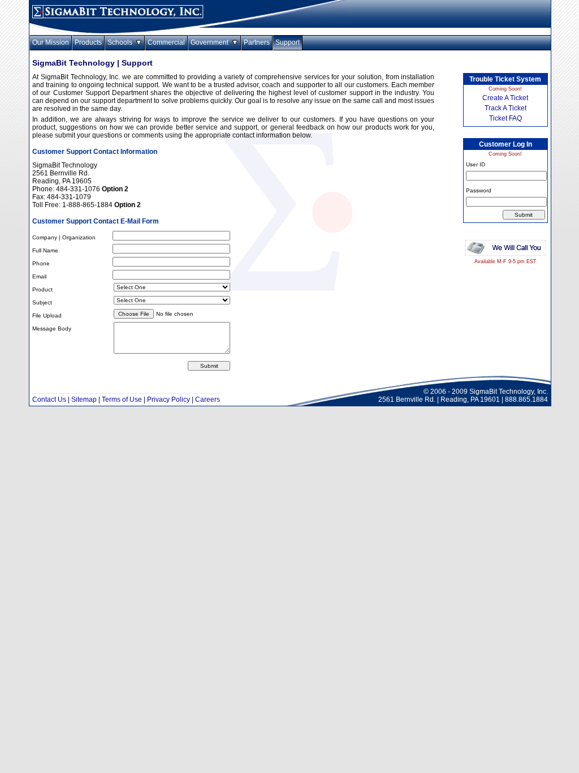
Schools (121, 42)
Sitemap (84, 399)
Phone (41, 263)
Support (287, 42)
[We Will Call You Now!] (505, 256)
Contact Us (49, 399)
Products (88, 42)
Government (211, 42)
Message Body (51, 328)
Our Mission (50, 42)
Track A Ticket (505, 108)
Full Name (45, 250)
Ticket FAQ (505, 118)
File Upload (47, 315)
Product (42, 289)
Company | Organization (64, 237)
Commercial (166, 42)
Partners (257, 42)
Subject (42, 302)
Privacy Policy (168, 399)
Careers (207, 399)
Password (478, 190)
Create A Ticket (505, 98)
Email (39, 276)
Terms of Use (122, 399)
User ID (475, 164)
